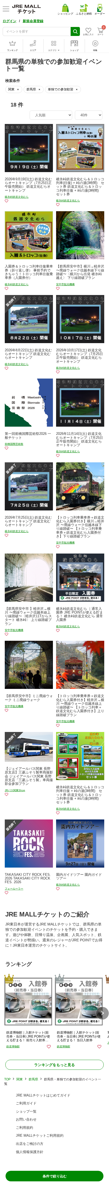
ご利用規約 (24, 1128)
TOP (7, 1079)
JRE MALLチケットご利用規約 (39, 1135)
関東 (19, 1079)
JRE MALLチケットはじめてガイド (43, 1095)
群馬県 (33, 1079)
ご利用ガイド (26, 1103)
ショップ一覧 (26, 1111)
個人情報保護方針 (29, 1152)
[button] (102, 1013)
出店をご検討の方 (29, 1144)
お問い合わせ (26, 1119)
